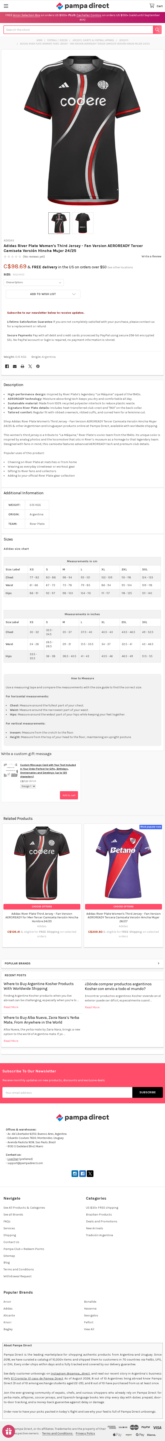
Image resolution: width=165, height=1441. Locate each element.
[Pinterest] (38, 366)
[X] (30, 366)
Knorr (7, 1322)
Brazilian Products (99, 1214)
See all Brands (13, 1214)
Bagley (8, 1329)
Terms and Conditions (18, 1269)
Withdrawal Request (17, 1276)
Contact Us (11, 1242)
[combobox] (82, 29)
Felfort (88, 1322)
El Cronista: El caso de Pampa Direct (37, 1378)
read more (11, 1007)
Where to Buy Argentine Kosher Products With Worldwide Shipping (39, 986)
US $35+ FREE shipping (102, 1207)
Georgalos (91, 1315)
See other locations (120, 267)
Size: (14, 274)
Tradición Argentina (99, 1235)
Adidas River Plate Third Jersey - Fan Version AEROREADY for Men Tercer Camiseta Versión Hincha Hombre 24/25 (41, 917)
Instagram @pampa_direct (70, 1373)
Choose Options (42, 906)
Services (9, 1228)
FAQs (7, 1221)
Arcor (7, 1302)
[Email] (14, 366)
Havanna (90, 1308)
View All (89, 1329)
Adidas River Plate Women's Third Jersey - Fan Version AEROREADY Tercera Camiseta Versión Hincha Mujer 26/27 (123, 917)
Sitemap (9, 1256)
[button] (43, 294)
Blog (6, 1262)
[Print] (22, 366)
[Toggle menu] (6, 6)
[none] (83, 131)
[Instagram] (75, 1173)
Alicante (9, 1315)
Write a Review (151, 256)
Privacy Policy (85, 1433)
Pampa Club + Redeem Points (23, 1249)
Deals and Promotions (101, 1221)
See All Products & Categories (24, 1207)
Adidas (8, 1308)
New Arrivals (94, 1228)
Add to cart (69, 795)
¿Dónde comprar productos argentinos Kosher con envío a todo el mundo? (118, 986)
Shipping (9, 1235)
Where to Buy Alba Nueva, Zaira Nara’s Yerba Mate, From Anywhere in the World (41, 1020)
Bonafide (90, 1302)
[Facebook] (7, 366)
